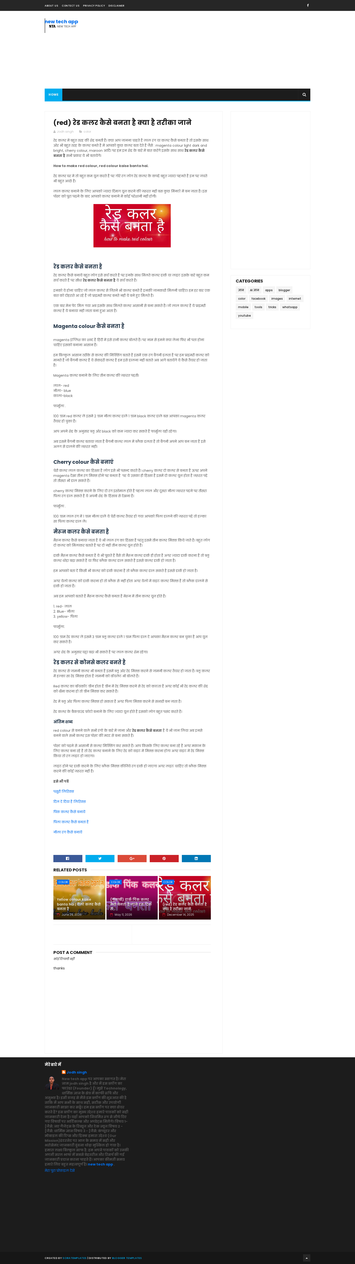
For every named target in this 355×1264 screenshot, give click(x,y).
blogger (284, 290)
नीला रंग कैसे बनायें (67, 832)
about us (51, 6)
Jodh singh (77, 1072)
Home (53, 94)
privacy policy (94, 6)
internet (295, 299)
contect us (70, 6)
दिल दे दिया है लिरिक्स (69, 801)
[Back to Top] (306, 1258)
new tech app (61, 21)
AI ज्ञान (254, 290)
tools (258, 307)
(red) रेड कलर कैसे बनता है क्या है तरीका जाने (185, 907)
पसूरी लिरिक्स (63, 791)
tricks (272, 307)
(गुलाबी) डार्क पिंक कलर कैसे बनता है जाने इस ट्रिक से (131, 904)
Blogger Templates (127, 1258)
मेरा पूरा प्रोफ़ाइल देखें (60, 1170)
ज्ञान (241, 290)
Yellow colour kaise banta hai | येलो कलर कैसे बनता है (79, 904)
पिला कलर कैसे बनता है (71, 822)
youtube (244, 315)
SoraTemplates (74, 1258)
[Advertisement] (222, 50)
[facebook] (307, 5)
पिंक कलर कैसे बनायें (69, 811)
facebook (258, 299)
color (87, 131)
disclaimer (116, 6)
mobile (243, 307)
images (277, 299)
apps (269, 290)
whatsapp (290, 307)
